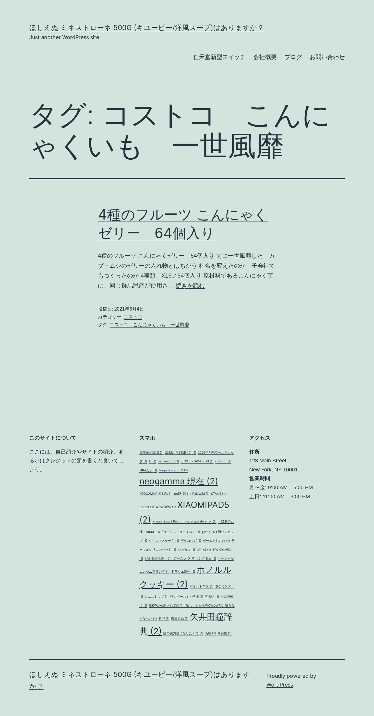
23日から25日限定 (180, 452)
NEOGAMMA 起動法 (156, 494)
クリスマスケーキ (164, 541)
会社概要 (265, 56)
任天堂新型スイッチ (219, 56)
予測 (197, 597)
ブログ (293, 56)
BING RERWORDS (197, 461)
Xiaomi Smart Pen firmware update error (185, 521)
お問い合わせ (327, 56)
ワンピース (180, 597)
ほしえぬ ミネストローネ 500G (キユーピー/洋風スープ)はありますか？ (146, 27)
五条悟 (212, 597)
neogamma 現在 (178, 481)
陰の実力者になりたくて (183, 633)
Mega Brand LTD (173, 470)
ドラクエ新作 (183, 572)
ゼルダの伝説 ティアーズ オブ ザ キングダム (180, 558)
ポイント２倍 (202, 586)
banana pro (168, 461)
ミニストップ (157, 597)
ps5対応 (182, 494)
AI (152, 461)
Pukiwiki (200, 494)
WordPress (279, 685)
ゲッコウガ (191, 541)
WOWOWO (165, 507)
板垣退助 (179, 619)
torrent (146, 507)
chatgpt (223, 461)
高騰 (210, 633)
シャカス (186, 550)
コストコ (133, 316)
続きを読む (190, 285)
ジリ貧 (204, 550)
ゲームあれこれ (216, 541)
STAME (218, 494)
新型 (163, 619)
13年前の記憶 (151, 452)
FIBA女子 (148, 470)
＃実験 (224, 633)
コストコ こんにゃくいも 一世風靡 (149, 324)
